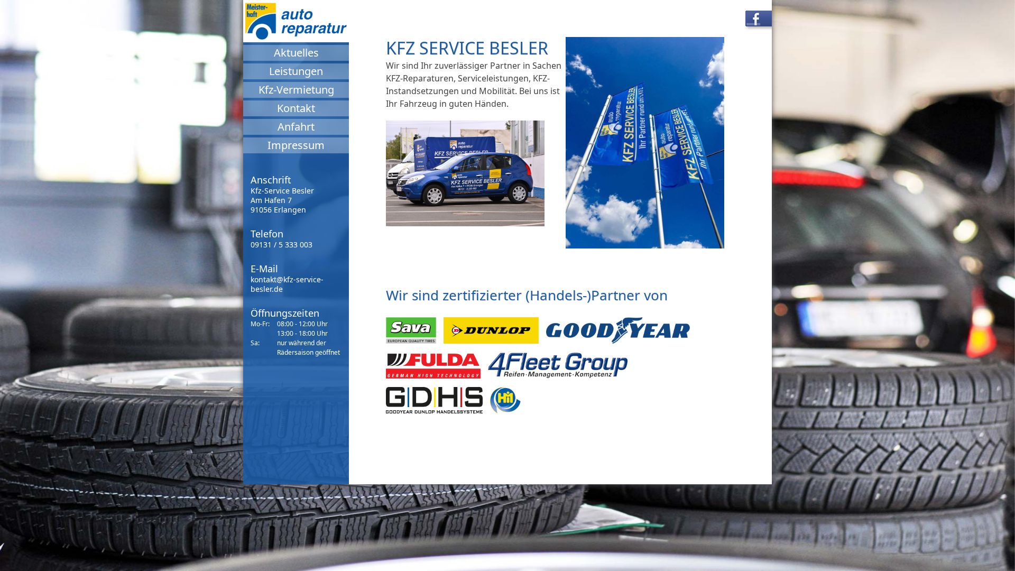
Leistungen (296, 71)
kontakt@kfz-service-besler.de (287, 284)
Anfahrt (296, 126)
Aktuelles (296, 52)
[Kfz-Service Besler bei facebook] (763, 21)
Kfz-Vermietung (296, 89)
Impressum (296, 145)
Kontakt (296, 108)
